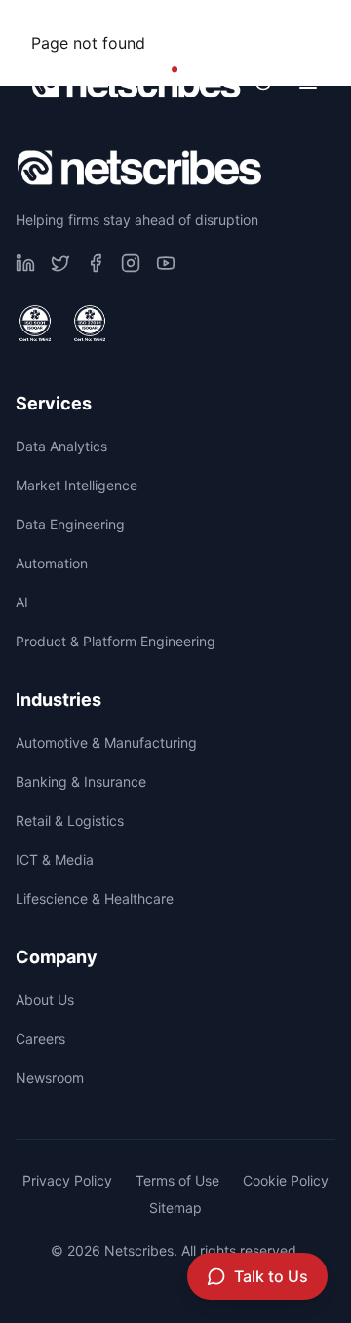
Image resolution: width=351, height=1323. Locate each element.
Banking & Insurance (81, 781)
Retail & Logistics (70, 820)
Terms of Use (177, 1180)
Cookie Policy (286, 1180)
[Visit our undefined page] (25, 263)
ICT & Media (55, 859)
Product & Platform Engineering (115, 641)
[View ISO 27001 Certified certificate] (89, 323)
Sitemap (175, 1207)
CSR (36, 25)
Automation (52, 563)
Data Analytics (61, 446)
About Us (45, 1000)
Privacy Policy (67, 1180)
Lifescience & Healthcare (95, 898)
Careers (142, 25)
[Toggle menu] (308, 81)
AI (22, 602)
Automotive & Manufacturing (106, 742)
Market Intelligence (76, 485)
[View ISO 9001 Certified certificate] (35, 323)
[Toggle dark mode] (263, 81)
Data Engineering (70, 524)
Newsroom (270, 25)
